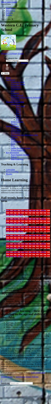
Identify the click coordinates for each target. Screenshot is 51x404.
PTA (13, 146)
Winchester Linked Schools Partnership (26, 97)
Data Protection (17, 159)
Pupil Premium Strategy (20, 155)
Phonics (14, 124)
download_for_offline (37, 210)
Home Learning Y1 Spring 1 (17, 210)
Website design (7, 377)
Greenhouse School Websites (27, 377)
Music (13, 139)
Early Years (20, 106)
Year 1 (18, 108)
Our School (10, 80)
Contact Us (15, 100)
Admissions (15, 86)
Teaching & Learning (15, 102)
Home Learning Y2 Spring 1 (17, 219)
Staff (13, 91)
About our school (18, 82)
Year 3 (18, 113)
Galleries (9, 13)
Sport (13, 144)
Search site (5, 383)
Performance (16, 89)
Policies (9, 15)
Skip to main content (9, 2)
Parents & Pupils (12, 126)
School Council (17, 95)
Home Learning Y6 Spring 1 (17, 252)
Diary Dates (10, 8)
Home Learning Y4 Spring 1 (17, 235)
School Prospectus (18, 150)
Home (8, 78)
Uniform (14, 137)
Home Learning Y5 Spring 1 (17, 244)
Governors (15, 93)
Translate (24, 63)
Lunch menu (16, 130)
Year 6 (18, 119)
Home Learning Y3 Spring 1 (17, 227)
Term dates (15, 128)
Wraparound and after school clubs (24, 135)
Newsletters (10, 11)
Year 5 (18, 117)
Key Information (12, 153)
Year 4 (18, 115)
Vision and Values (18, 84)
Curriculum (15, 104)
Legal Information (38, 373)
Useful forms (16, 142)
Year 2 (18, 111)
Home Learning (17, 122)
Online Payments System (20, 148)
